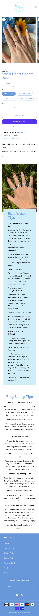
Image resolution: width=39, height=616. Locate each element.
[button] (2, 6)
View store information (12, 138)
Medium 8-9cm (25, 93)
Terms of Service (10, 563)
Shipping (11, 86)
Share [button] (6, 157)
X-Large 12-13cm (27, 98)
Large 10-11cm (9, 98)
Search (6, 543)
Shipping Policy (9, 548)
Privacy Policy (9, 558)
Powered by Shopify (25, 612)
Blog (5, 573)
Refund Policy (9, 553)
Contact (7, 568)
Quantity (4, 103)
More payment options (19, 127)
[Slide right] (24, 67)
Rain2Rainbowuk (17, 612)
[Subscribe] (32, 586)
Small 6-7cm (8, 93)
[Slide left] (14, 67)
